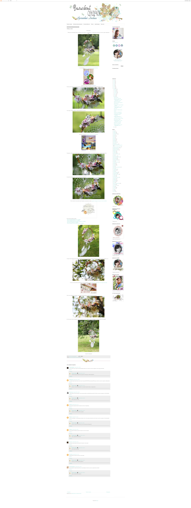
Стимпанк (114, 175)
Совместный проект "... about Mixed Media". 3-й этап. (118, 121)
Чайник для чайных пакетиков (118, 102)
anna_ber (70, 441)
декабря (115, 89)
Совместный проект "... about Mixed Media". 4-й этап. (118, 107)
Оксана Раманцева (72, 466)
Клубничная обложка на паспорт (118, 118)
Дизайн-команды (97, 24)
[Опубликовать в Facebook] (81, 356)
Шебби (114, 186)
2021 (114, 83)
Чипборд (114, 184)
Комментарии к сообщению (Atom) (76, 493)
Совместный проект (116, 174)
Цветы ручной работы (78, 357)
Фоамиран (114, 179)
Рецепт (114, 168)
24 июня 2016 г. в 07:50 (81, 385)
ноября (115, 90)
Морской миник (116, 97)
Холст (114, 182)
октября (115, 91)
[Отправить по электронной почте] (78, 356)
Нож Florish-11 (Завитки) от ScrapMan (72, 222)
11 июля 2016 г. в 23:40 (81, 435)
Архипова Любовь (74, 373)
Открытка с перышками (117, 123)
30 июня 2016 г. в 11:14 (75, 404)
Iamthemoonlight (71, 367)
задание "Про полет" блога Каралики (92, 134)
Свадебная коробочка (117, 101)
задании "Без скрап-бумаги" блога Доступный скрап (99, 282)
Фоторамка (114, 180)
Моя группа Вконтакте (87, 24)
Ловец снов (115, 108)
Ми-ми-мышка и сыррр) (117, 119)
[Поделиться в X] (80, 356)
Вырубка (74, 357)
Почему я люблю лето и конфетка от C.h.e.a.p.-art (118, 116)
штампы (114, 187)
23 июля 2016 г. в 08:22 (81, 472)
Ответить (70, 369)
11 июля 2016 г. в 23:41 (81, 447)
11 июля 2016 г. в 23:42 (81, 460)
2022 (114, 82)
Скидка (114, 171)
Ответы (71, 371)
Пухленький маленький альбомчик (117, 115)
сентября (115, 92)
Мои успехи (102, 24)
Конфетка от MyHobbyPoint (118, 112)
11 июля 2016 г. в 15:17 (75, 441)
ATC (113, 189)
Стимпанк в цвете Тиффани (118, 113)
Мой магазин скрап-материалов (77, 24)
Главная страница (69, 24)
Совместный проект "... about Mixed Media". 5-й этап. (118, 100)
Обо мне (92, 24)
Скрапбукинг (115, 173)
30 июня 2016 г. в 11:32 (81, 410)
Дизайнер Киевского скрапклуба (117, 145)
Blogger (97, 500)
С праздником (115, 169)
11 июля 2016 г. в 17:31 (76, 454)
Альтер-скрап (71, 357)
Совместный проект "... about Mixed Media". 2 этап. (118, 125)
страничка (114, 176)
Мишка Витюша (116, 103)
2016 (114, 88)
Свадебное (114, 170)
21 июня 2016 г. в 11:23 (81, 373)
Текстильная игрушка (116, 177)
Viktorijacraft (71, 379)
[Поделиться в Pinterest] (82, 356)
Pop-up (114, 191)
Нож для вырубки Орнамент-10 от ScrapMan (73, 219)
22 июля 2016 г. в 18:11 (78, 466)
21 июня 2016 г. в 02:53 (77, 367)
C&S (113, 190)
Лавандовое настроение (117, 122)
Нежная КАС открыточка (117, 98)
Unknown (70, 404)
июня (115, 96)
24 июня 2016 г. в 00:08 (76, 379)
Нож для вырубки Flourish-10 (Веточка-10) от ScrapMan (75, 223)
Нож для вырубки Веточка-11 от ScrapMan (73, 220)
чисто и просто (115, 185)
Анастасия (70, 454)
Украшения (114, 178)
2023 (114, 81)
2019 (114, 84)
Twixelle (94, 85)
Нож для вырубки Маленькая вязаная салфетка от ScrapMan (76, 221)
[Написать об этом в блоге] (79, 356)
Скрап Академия (115, 172)
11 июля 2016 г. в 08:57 (75, 429)
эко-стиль (114, 188)
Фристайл (114, 181)
